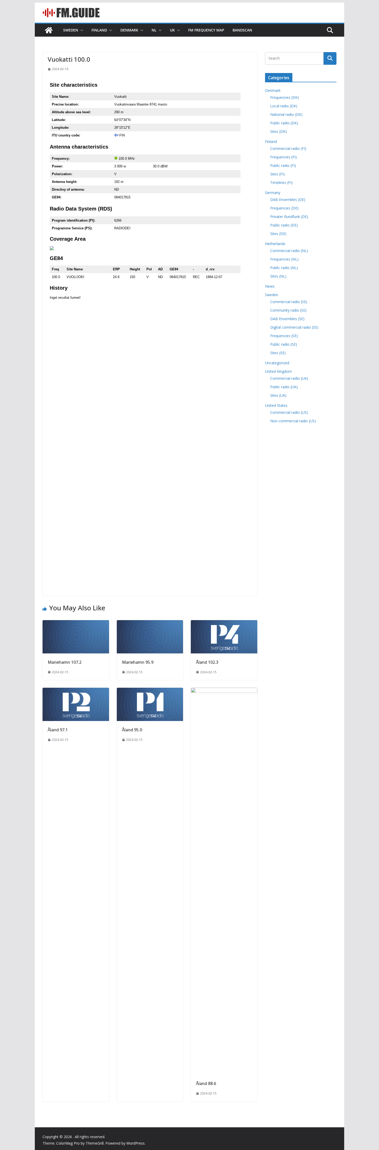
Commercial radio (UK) (289, 378)
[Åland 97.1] (76, 691)
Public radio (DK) (284, 122)
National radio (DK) (286, 114)
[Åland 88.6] (224, 691)
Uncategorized (277, 362)
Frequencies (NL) (284, 259)
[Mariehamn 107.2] (76, 624)
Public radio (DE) (284, 225)
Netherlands (275, 243)
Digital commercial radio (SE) (294, 327)
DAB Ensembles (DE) (287, 199)
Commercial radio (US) (289, 412)
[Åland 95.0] (150, 691)
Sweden (70, 30)
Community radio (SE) (288, 310)
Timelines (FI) (281, 182)
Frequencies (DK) (284, 97)
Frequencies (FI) (283, 157)
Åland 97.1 (58, 730)
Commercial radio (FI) (288, 148)
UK (172, 30)
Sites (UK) (278, 395)
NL (154, 30)
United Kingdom (278, 371)
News (270, 286)
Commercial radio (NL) (289, 250)
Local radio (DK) (283, 105)
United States (276, 405)
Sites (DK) (278, 131)
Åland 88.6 (206, 1083)
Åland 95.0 (132, 730)
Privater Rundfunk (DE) (289, 216)
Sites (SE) (278, 352)
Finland (99, 30)
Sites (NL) (278, 276)
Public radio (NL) (284, 267)
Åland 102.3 (207, 662)
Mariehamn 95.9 (137, 662)
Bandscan (242, 30)
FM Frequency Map (206, 30)
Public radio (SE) (283, 344)
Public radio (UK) (284, 386)
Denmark (129, 30)
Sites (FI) (277, 174)
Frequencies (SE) (284, 335)
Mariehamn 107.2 (64, 662)
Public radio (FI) (283, 165)
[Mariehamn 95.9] (150, 624)
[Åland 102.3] (224, 624)
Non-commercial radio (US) (293, 420)
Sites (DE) (278, 233)
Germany (272, 192)
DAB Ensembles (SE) (287, 318)
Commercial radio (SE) (288, 301)
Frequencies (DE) (284, 208)
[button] (80, 30)
